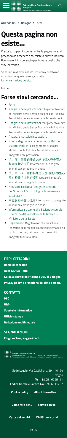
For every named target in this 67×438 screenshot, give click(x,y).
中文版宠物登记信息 (22, 200)
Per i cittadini (17, 258)
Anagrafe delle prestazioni (25, 109)
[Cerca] (60, 6)
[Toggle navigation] (6, 5)
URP (6, 304)
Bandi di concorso (15, 264)
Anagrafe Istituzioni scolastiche (28, 136)
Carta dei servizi (19, 417)
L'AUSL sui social (47, 417)
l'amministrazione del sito (16, 80)
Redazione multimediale (19, 322)
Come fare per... (22, 404)
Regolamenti (16, 223)
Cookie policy (19, 392)
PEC (6, 298)
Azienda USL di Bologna (16, 23)
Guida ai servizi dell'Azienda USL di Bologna (32, 276)
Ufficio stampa (13, 316)
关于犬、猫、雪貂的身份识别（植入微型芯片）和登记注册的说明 (37, 175)
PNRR (33, 430)
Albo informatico (45, 392)
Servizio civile (46, 404)
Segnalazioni (16, 332)
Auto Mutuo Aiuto (16, 270)
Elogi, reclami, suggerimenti (22, 338)
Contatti (12, 292)
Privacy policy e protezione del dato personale (33, 282)
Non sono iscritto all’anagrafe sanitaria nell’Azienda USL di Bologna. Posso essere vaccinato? (34, 191)
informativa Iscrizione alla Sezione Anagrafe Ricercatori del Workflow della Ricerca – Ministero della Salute (36, 214)
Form (12, 104)
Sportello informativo (18, 310)
